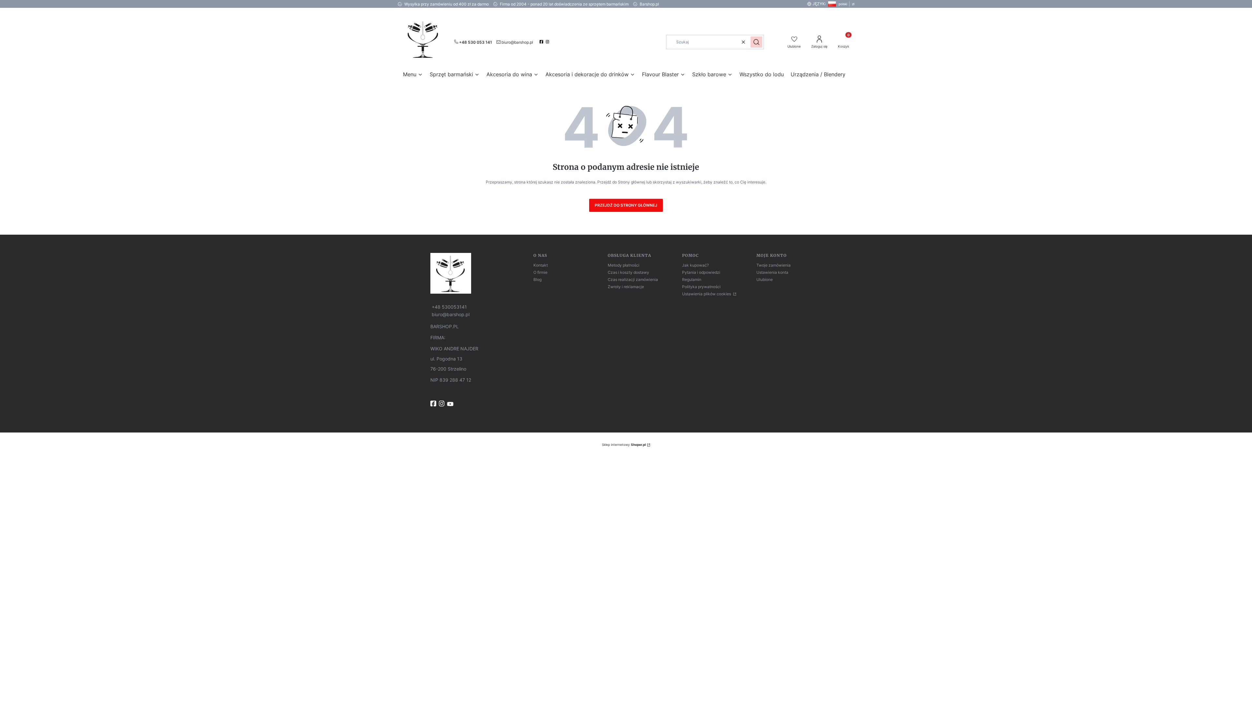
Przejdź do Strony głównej (626, 205)
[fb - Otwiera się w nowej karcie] (434, 403)
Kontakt (540, 265)
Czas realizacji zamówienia (633, 279)
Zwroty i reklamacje (626, 286)
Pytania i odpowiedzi (701, 272)
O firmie (540, 272)
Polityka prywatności (701, 286)
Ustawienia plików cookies (707, 293)
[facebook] (542, 42)
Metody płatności (623, 265)
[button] (756, 42)
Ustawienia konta (772, 272)
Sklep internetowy (624, 445)
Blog (537, 279)
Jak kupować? (695, 265)
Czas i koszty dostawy (628, 272)
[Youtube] (451, 404)
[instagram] (548, 42)
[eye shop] (479, 273)
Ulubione (764, 279)
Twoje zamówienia (773, 265)
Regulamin (691, 279)
